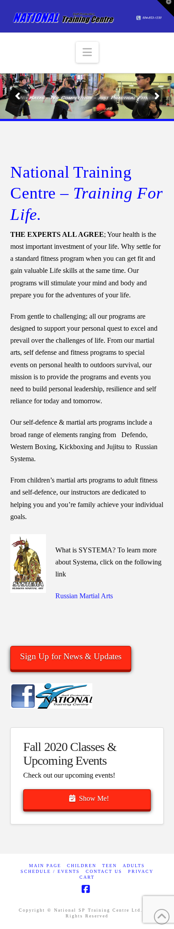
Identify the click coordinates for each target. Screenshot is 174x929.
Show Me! (94, 798)
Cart (87, 877)
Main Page (45, 865)
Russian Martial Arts (84, 596)
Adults (134, 865)
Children (81, 865)
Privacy (140, 871)
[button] (87, 52)
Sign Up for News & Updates (70, 656)
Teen (109, 865)
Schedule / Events (50, 871)
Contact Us (104, 871)
